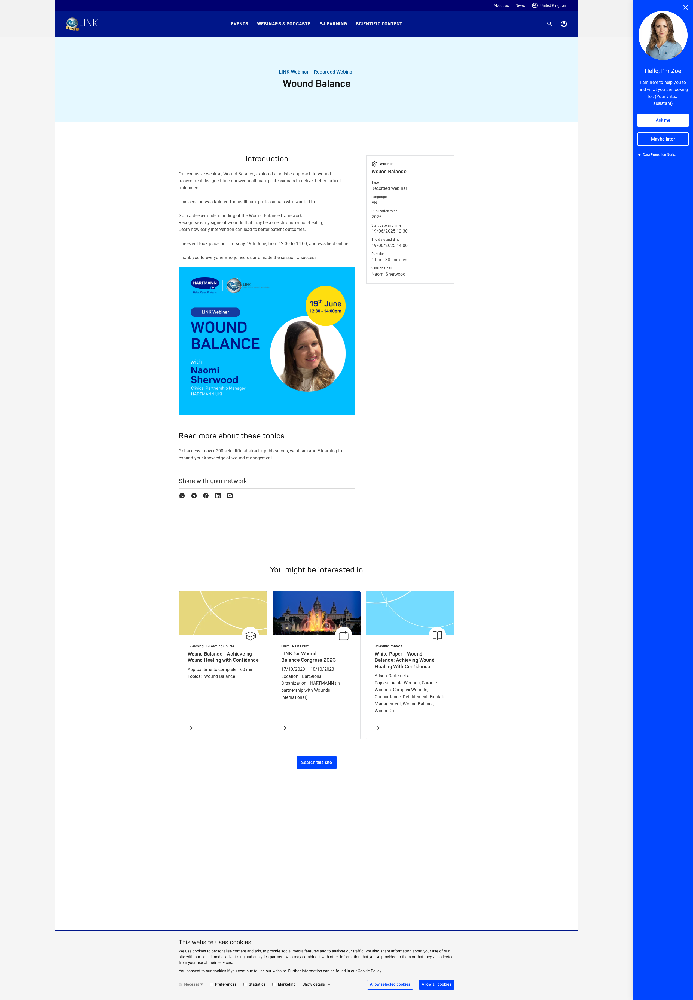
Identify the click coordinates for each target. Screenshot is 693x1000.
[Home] (82, 24)
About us (501, 5)
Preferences (226, 984)
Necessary (193, 984)
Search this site (316, 762)
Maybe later (663, 139)
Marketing (287, 984)
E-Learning (333, 24)
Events (239, 24)
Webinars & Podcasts (284, 24)
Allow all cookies (436, 984)
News (520, 5)
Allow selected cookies (390, 984)
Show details (314, 984)
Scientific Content (379, 24)
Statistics (257, 984)
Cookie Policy (369, 971)
